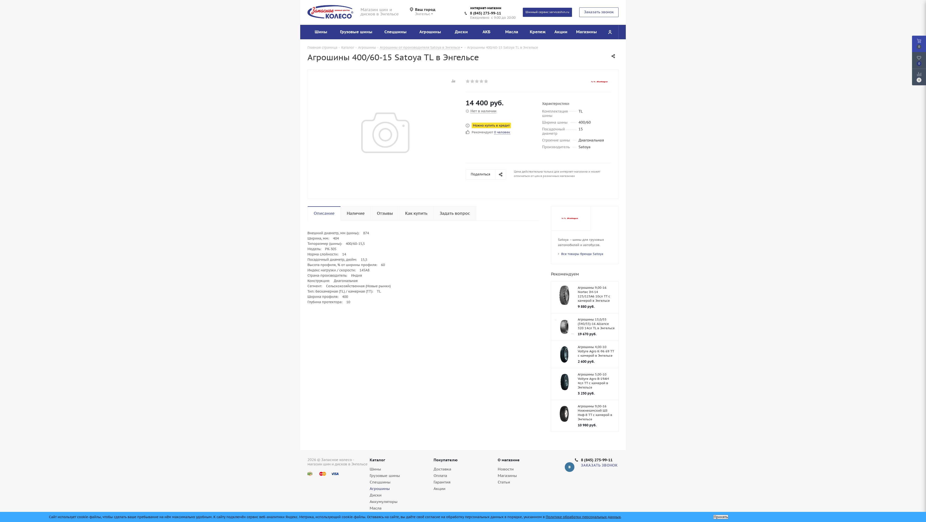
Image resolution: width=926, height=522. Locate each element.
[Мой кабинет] (609, 32)
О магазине (509, 459)
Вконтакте (569, 467)
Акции (439, 488)
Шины (375, 469)
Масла (375, 508)
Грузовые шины (385, 475)
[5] (486, 81)
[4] (481, 81)
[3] (477, 81)
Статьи (504, 482)
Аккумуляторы (383, 501)
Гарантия (442, 482)
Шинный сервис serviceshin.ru (547, 12)
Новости (506, 469)
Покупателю (446, 459)
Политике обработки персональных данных (583, 517)
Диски (375, 495)
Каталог (377, 459)
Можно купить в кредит (491, 125)
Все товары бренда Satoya (582, 254)
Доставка (442, 469)
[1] (468, 81)
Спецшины (380, 482)
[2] (472, 81)
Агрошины (380, 488)
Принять (721, 517)
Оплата (440, 475)
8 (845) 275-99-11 (485, 13)
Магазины (507, 475)
